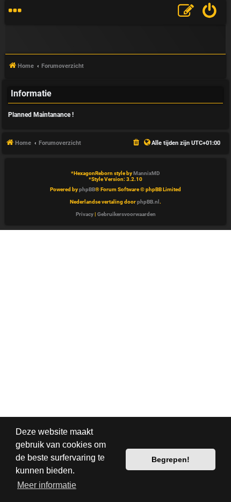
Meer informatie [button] (46, 485)
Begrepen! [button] (170, 459)
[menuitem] (209, 12)
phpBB (87, 189)
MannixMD (146, 173)
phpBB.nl (148, 202)
